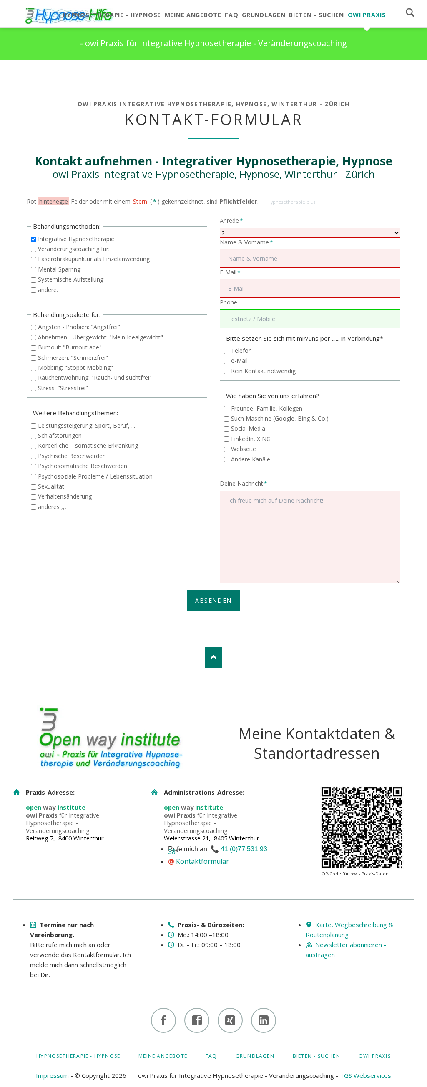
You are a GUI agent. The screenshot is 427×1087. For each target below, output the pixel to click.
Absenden (213, 600)
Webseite (243, 449)
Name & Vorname (246, 242)
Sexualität (51, 486)
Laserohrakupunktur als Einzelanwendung (94, 259)
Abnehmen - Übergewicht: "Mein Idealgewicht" (100, 337)
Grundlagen (255, 1056)
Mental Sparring (59, 269)
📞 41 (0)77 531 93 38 (217, 850)
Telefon (241, 350)
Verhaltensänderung (65, 496)
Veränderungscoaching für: (74, 249)
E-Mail (233, 272)
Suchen (410, 12)
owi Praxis (375, 1056)
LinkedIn (50, 76)
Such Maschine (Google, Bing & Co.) (280, 418)
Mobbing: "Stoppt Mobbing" (75, 367)
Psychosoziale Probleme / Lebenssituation (95, 476)
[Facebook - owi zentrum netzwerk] (196, 1020)
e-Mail (239, 360)
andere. (48, 290)
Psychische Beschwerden (72, 456)
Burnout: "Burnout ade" (70, 347)
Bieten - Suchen (316, 1056)
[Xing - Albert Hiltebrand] (230, 1020)
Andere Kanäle (250, 459)
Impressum (52, 1075)
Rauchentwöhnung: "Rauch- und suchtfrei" (95, 377)
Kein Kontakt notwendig (263, 371)
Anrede (233, 220)
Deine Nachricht (243, 483)
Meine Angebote (162, 1056)
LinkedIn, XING (251, 439)
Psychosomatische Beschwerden (82, 466)
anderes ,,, (52, 507)
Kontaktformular (202, 861)
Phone (228, 302)
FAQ (211, 1056)
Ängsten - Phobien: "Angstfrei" (79, 327)
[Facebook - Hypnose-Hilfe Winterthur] (163, 1020)
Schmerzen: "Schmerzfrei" (73, 358)
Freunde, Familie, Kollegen (266, 408)
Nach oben (213, 657)
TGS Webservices (365, 1075)
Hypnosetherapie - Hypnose (78, 1056)
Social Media (248, 428)
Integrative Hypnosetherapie (76, 239)
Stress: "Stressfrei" (63, 388)
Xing (66, 76)
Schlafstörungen (60, 435)
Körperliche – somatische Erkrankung (88, 445)
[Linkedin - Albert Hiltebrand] (263, 1020)
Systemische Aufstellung (70, 279)
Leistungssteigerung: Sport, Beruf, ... (86, 425)
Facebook (33, 76)
